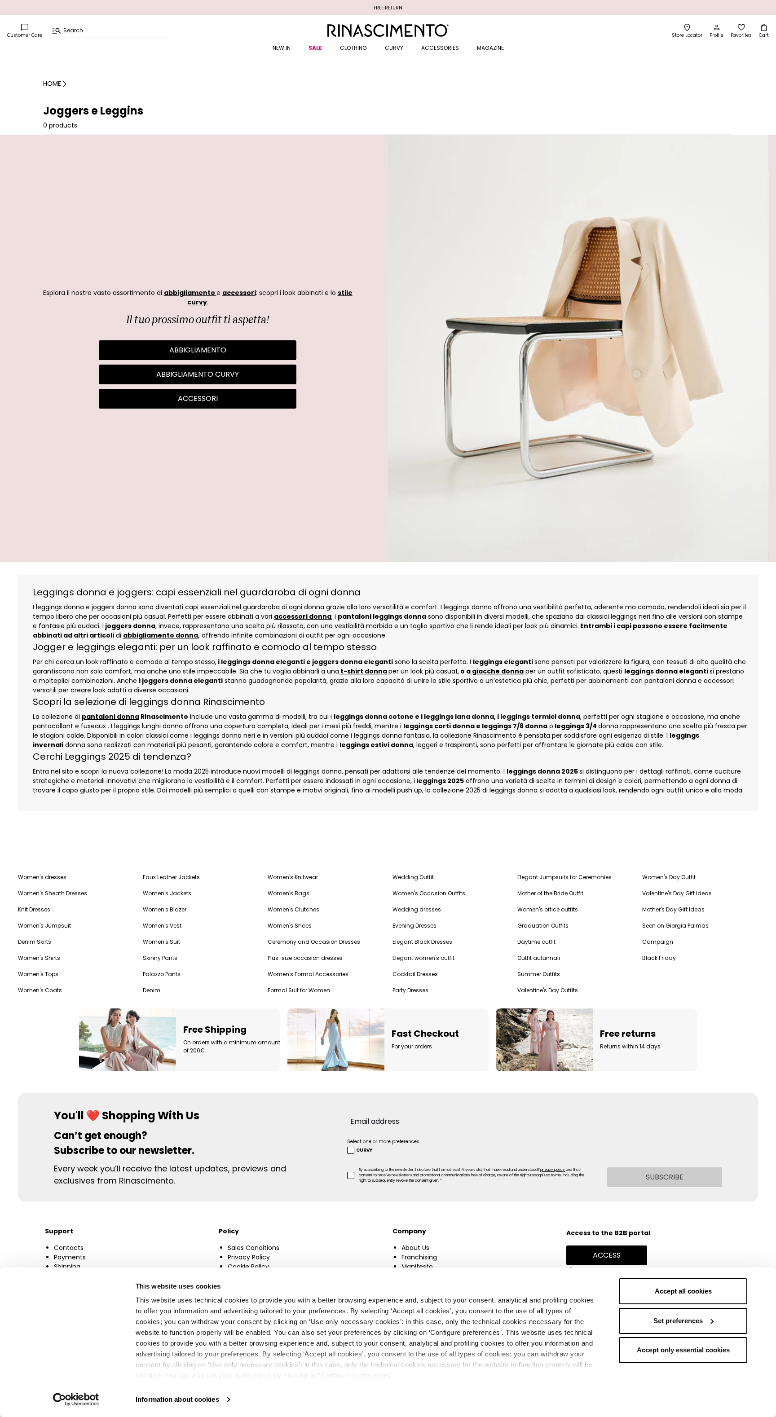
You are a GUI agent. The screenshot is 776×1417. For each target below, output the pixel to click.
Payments (70, 1257)
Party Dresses (410, 990)
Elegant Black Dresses (422, 942)
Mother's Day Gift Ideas (673, 909)
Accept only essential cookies (683, 1350)
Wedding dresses (416, 909)
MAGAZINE (490, 48)
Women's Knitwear (293, 877)
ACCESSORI (198, 398)
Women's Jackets (167, 893)
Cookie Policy (248, 1266)
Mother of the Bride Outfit (550, 893)
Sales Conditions (253, 1247)
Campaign (657, 942)
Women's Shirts (39, 958)
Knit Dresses (34, 909)
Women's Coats (40, 990)
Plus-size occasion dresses (305, 958)
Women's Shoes (290, 925)
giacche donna (497, 671)
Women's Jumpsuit (44, 925)
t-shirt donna (363, 671)
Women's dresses (42, 877)
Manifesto (417, 1266)
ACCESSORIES (440, 48)
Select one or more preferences (383, 1141)
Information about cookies (177, 1399)
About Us (415, 1247)
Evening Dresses (414, 925)
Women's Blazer (164, 909)
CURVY (394, 48)
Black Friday (659, 958)
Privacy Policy (249, 1257)
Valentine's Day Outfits (547, 990)
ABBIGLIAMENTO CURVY (197, 374)
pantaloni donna (110, 716)
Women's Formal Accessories (308, 974)
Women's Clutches (293, 909)
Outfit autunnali (538, 958)
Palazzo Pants (162, 974)
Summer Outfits (538, 974)
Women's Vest (162, 925)
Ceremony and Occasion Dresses (314, 942)
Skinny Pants (160, 958)
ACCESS (607, 1255)
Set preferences (678, 1321)
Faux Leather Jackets (171, 877)
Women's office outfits (547, 909)
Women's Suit (161, 942)
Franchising (419, 1257)
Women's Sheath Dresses (52, 893)
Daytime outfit (536, 942)
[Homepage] (388, 30)
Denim (151, 990)
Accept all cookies (683, 1291)
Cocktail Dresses (415, 974)
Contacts (69, 1247)
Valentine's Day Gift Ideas (677, 893)
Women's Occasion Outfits (428, 893)
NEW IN (282, 48)
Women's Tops (38, 974)
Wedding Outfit (413, 877)
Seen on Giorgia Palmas (675, 925)
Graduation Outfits (543, 925)
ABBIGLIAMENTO (197, 350)
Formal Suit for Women (299, 990)
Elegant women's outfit (423, 958)
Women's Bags (288, 893)
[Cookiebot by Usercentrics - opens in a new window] (76, 1399)
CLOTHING (353, 48)
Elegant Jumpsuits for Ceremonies (564, 877)
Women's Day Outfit (669, 877)
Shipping (67, 1266)
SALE (315, 48)
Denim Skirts (34, 942)
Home (52, 83)
